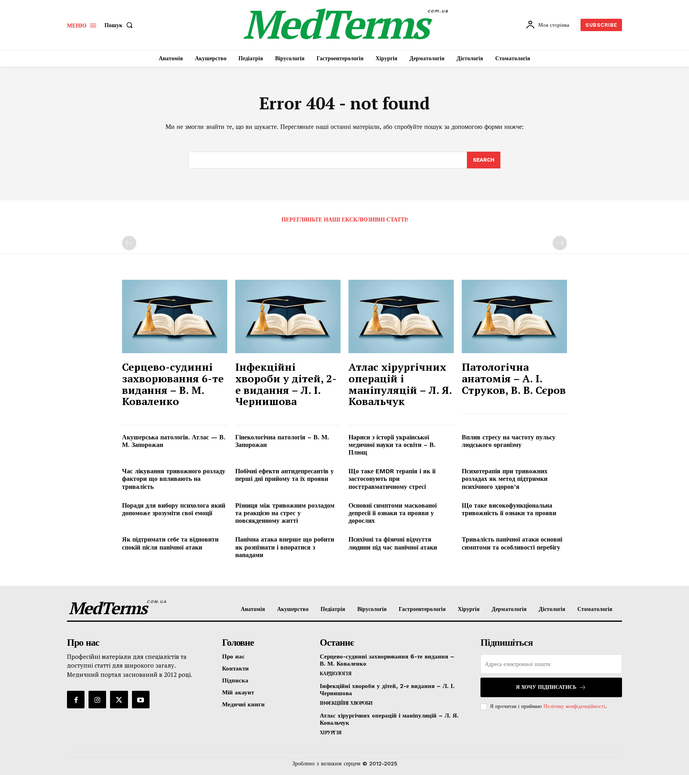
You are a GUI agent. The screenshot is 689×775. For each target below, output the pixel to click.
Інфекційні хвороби (346, 703)
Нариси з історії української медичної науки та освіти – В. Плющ (391, 444)
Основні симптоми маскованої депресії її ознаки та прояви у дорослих (392, 513)
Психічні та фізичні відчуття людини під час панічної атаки (392, 543)
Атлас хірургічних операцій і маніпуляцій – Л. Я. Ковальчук (400, 384)
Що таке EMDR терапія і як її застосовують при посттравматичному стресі (391, 478)
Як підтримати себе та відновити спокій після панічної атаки (170, 543)
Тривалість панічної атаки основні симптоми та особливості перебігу (512, 543)
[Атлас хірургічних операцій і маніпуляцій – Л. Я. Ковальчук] (401, 317)
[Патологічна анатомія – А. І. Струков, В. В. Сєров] (514, 317)
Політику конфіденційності (574, 706)
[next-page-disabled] (560, 243)
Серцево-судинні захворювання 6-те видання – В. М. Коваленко (173, 384)
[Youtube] (141, 699)
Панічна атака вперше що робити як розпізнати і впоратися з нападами (284, 547)
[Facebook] (76, 699)
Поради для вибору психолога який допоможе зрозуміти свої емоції (173, 509)
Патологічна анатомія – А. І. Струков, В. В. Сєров (514, 378)
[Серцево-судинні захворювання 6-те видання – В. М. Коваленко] (174, 317)
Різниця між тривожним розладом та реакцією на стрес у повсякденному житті (285, 513)
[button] (120, 25)
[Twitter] (119, 699)
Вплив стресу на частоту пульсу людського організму (508, 441)
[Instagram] (97, 699)
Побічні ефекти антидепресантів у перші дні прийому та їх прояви (284, 474)
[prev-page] (129, 243)
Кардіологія (336, 673)
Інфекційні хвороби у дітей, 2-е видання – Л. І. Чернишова (286, 384)
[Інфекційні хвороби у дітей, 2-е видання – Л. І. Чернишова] (288, 317)
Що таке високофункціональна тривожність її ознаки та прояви (509, 509)
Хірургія (331, 732)
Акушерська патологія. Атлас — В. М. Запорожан (173, 441)
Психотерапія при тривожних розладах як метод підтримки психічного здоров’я (504, 478)
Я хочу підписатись (546, 687)
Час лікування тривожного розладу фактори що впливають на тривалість (173, 478)
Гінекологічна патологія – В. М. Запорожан (282, 441)
